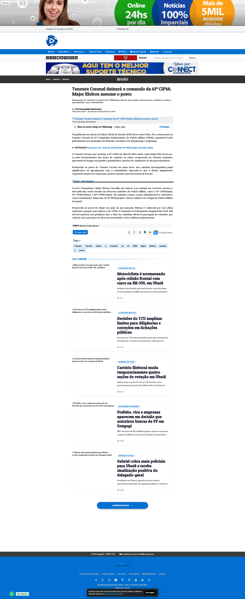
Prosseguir (150, 593)
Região (122, 79)
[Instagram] (47, 57)
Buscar (192, 58)
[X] (65, 57)
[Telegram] (58, 57)
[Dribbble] (72, 57)
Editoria (57, 79)
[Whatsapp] (51, 57)
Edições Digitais (139, 52)
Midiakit (155, 52)
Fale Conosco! (22, 594)
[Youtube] (61, 57)
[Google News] (162, 232)
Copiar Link (81, 232)
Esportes (111, 52)
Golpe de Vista (95, 52)
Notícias (66, 79)
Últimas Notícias (149, 574)
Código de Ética (108, 574)
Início (48, 79)
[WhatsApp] (11, 593)
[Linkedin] (76, 57)
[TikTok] (69, 57)
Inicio (52, 52)
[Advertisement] (122, 533)
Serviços (80, 52)
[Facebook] (54, 57)
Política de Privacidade (89, 574)
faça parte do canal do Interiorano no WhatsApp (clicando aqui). (120, 147)
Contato (168, 52)
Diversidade (134, 574)
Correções (122, 574)
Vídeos (123, 52)
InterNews (64, 52)
